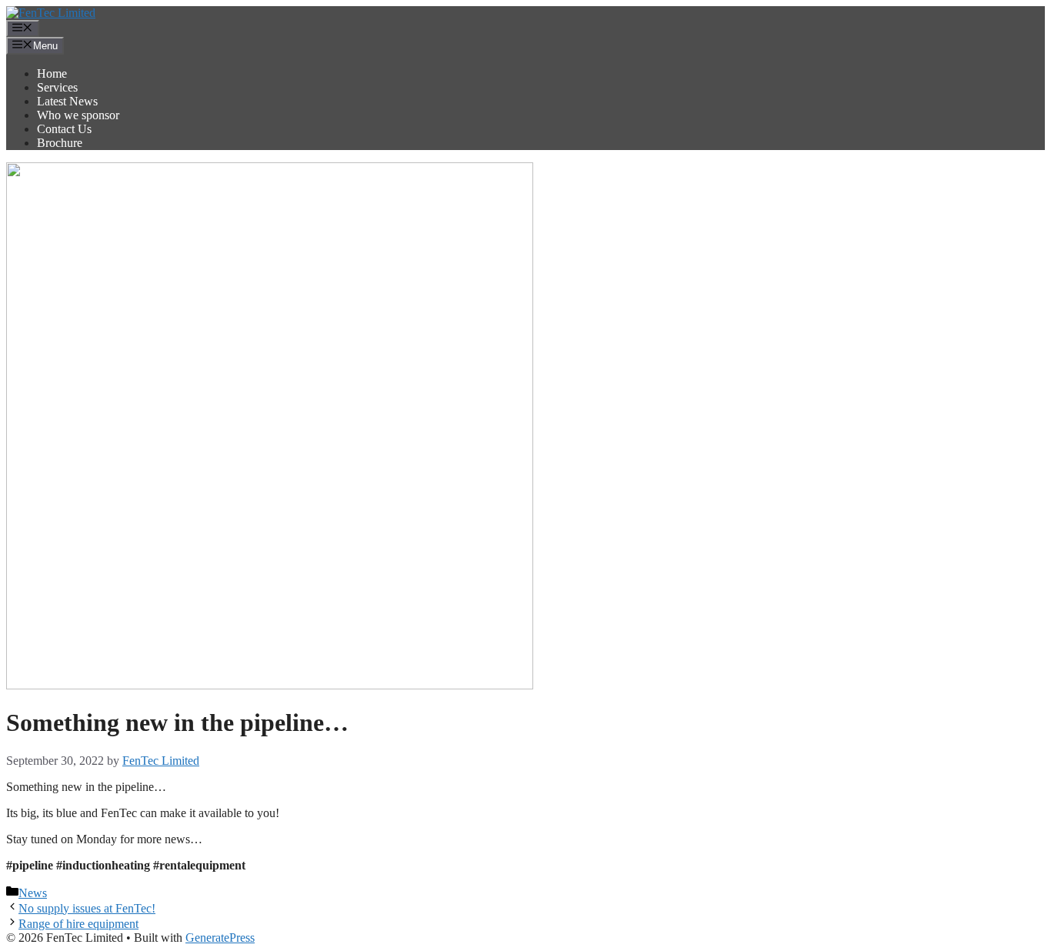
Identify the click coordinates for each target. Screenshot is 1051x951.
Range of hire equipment (78, 923)
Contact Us (64, 128)
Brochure (59, 142)
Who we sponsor (78, 115)
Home (52, 73)
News (32, 892)
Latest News (67, 101)
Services (57, 87)
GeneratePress (220, 937)
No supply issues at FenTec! (86, 908)
